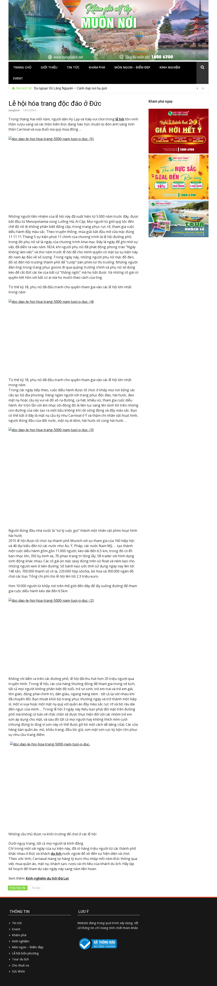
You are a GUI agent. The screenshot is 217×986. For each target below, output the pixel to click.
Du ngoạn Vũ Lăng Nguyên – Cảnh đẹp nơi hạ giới (70, 88)
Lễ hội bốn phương (25, 953)
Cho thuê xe (20, 965)
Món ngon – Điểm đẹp (132, 67)
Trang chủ (22, 67)
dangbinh (14, 110)
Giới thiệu (49, 67)
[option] (119, 88)
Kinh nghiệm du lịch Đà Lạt (47, 878)
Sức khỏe (18, 971)
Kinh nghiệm (170, 67)
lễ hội (119, 119)
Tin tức (73, 67)
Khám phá (97, 67)
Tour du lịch (20, 959)
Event (18, 78)
